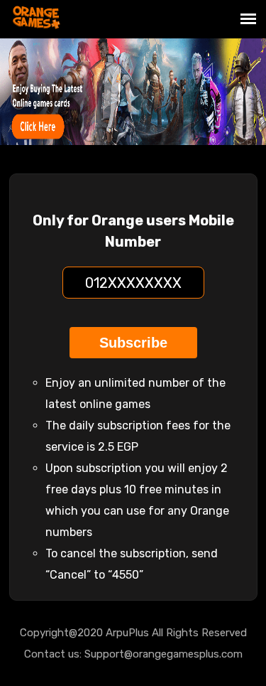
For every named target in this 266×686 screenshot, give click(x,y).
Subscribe (133, 342)
